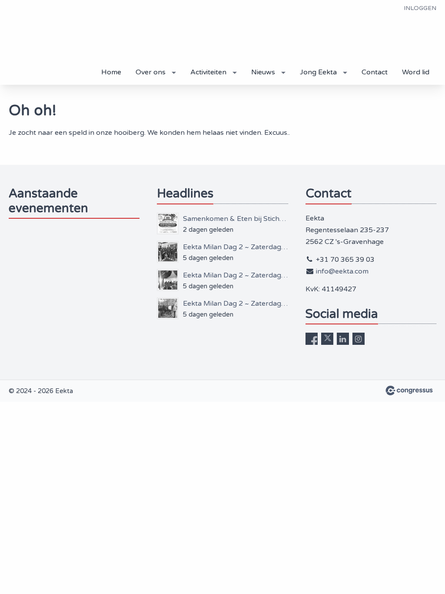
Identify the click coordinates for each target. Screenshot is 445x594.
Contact (375, 72)
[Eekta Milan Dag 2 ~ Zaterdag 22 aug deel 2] (168, 308)
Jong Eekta (318, 72)
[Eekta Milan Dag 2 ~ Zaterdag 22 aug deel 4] (168, 252)
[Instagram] (358, 339)
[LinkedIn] (343, 339)
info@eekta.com (342, 271)
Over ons (151, 72)
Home (111, 72)
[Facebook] (312, 339)
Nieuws (263, 72)
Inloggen (420, 8)
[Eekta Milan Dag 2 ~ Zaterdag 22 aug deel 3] (168, 280)
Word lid (415, 72)
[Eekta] (43, 43)
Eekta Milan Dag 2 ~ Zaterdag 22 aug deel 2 (235, 303)
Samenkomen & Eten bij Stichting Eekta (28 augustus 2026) (235, 218)
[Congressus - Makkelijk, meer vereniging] (409, 390)
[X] (327, 339)
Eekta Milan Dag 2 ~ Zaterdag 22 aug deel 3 (235, 275)
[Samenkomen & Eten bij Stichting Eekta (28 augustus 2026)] (168, 223)
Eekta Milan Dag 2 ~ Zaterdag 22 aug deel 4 (235, 247)
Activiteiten (208, 72)
